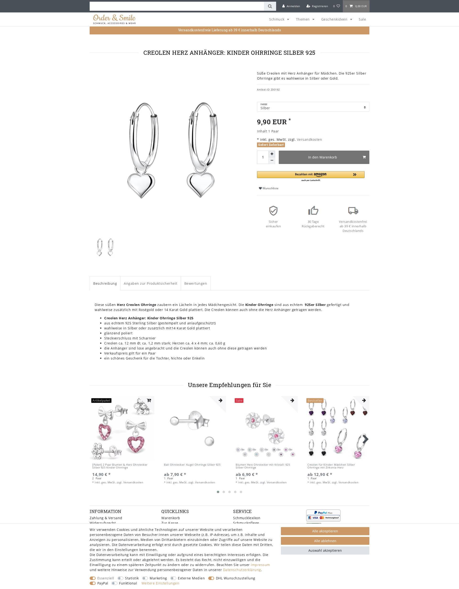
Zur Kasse (169, 523)
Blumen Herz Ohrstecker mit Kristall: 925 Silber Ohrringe (263, 466)
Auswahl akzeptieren (325, 550)
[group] (122, 428)
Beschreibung (105, 283)
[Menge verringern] (271, 160)
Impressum (260, 564)
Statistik (132, 578)
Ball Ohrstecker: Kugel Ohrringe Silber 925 (192, 464)
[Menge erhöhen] (271, 154)
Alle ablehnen (325, 541)
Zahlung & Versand (106, 518)
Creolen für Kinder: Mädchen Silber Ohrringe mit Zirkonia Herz (331, 466)
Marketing (158, 578)
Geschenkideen (335, 19)
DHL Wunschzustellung (235, 578)
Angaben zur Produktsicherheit (150, 283)
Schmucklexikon (246, 518)
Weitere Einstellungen (161, 583)
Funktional (128, 583)
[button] (311, 176)
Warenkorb (170, 518)
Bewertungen (195, 283)
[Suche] (270, 6)
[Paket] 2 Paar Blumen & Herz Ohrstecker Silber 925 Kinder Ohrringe (120, 466)
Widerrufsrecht (103, 523)
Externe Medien (191, 578)
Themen (303, 19)
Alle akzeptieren (325, 531)
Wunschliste (270, 188)
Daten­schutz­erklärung (242, 569)
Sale (362, 19)
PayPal (102, 583)
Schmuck (277, 19)
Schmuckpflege (246, 523)
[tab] (105, 283)
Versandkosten (309, 139)
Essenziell (105, 578)
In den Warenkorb (322, 157)
